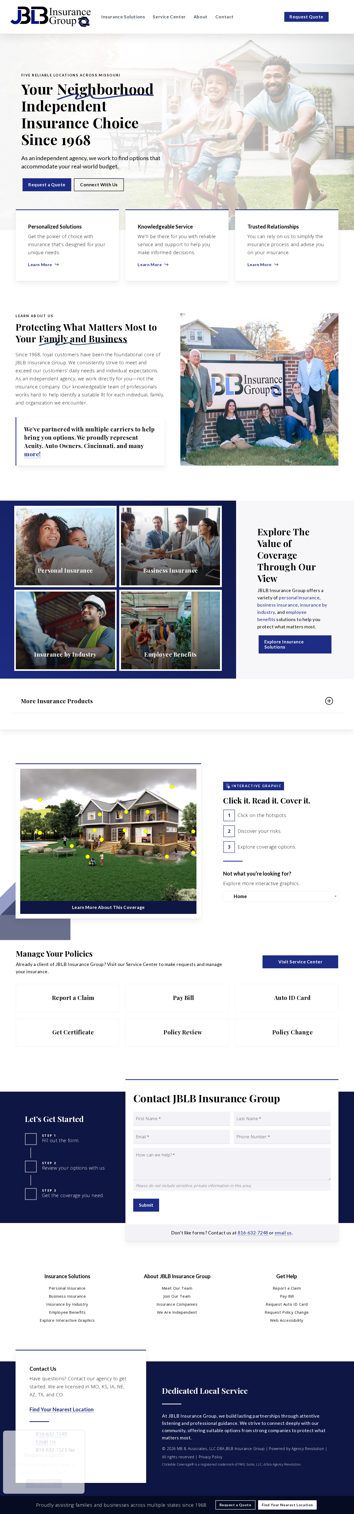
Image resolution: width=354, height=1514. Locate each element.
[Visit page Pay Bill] (177, 998)
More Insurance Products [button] (57, 701)
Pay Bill (287, 1296)
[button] (47, 184)
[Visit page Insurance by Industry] (65, 630)
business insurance (277, 605)
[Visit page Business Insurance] (170, 546)
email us (283, 1232)
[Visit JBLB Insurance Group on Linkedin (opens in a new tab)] (45, 1464)
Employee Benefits (67, 1312)
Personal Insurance (67, 1288)
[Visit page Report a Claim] (67, 998)
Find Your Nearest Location (62, 1409)
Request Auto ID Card (287, 1304)
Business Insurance (67, 1296)
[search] (340, 16)
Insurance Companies (177, 1304)
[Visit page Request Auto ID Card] (286, 998)
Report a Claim (287, 1288)
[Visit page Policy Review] (177, 1033)
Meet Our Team (177, 1288)
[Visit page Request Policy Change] (286, 1033)
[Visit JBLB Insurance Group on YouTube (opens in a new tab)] (56, 1464)
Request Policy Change (287, 1312)
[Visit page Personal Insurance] (65, 546)
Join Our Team (177, 1296)
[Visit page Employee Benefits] (170, 630)
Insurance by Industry (67, 1304)
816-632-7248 (253, 1232)
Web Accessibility (286, 1320)
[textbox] (281, 896)
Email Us (46, 1442)
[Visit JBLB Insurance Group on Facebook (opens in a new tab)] (34, 1464)
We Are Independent (177, 1312)
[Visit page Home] (50, 16)
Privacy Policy (210, 1456)
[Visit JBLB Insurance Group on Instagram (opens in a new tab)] (67, 1464)
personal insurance (299, 597)
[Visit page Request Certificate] (67, 1033)
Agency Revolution (308, 1448)
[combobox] (280, 896)
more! (32, 454)
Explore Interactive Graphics (67, 1320)
